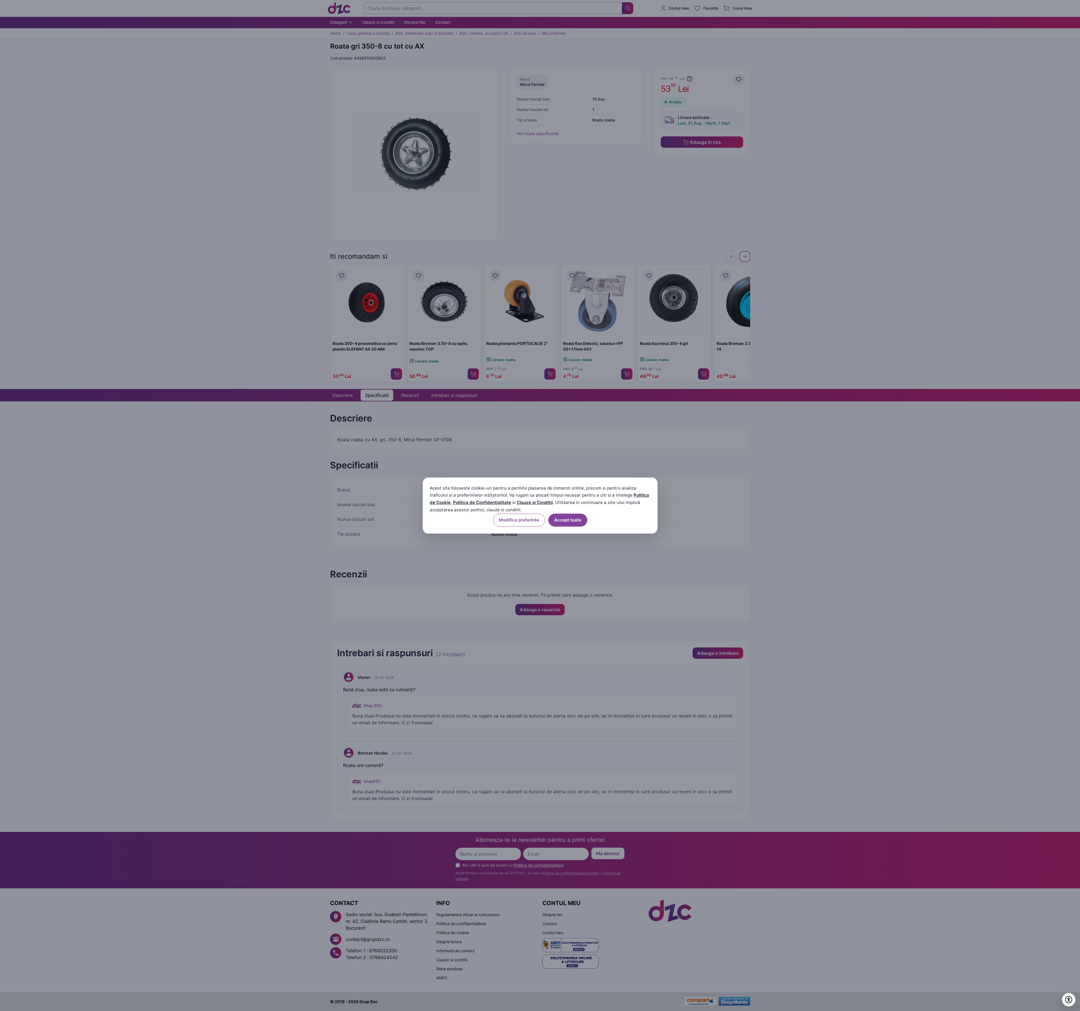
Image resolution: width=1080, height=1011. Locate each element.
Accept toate (567, 520)
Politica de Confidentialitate (482, 502)
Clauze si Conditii (535, 502)
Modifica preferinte (519, 520)
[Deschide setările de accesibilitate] (1068, 999)
